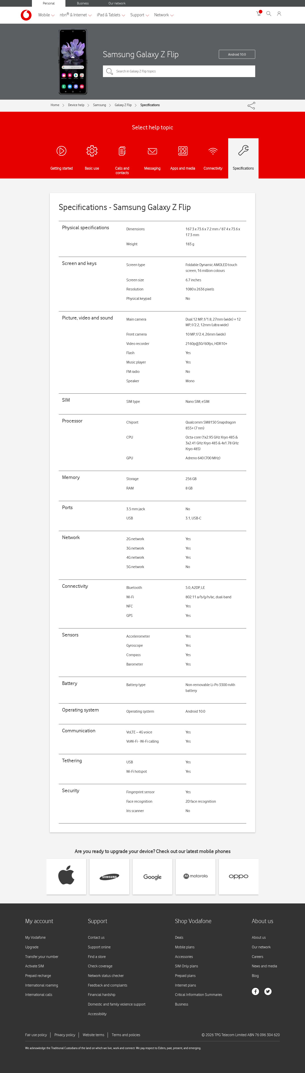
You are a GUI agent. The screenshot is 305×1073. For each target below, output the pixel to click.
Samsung (99, 105)
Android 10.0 (237, 54)
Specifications (150, 105)
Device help (76, 105)
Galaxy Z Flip (123, 105)
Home (55, 105)
